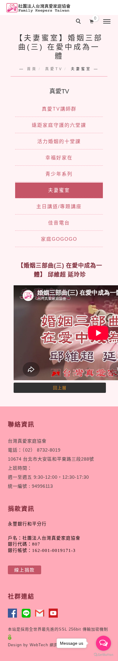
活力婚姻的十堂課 (59, 141)
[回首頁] (38, 8)
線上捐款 (24, 569)
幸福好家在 (59, 157)
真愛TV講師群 (59, 108)
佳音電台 (59, 222)
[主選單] (106, 21)
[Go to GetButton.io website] (103, 655)
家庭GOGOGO (59, 239)
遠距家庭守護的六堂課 (59, 125)
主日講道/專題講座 (59, 206)
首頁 (32, 69)
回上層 (60, 387)
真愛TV (54, 69)
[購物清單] (92, 21)
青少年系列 (59, 174)
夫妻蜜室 (59, 190)
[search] (79, 22)
